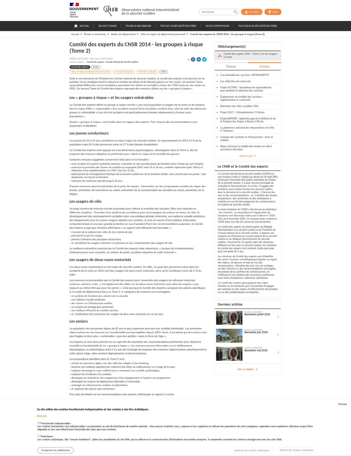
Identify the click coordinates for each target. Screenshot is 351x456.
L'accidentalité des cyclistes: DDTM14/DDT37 (244, 75)
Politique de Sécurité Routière (258, 26)
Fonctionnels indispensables (56, 423)
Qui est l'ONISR (107, 26)
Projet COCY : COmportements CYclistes (242, 112)
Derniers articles (230, 304)
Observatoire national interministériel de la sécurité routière (150, 12)
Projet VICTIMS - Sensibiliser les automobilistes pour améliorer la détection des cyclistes (245, 89)
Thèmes (231, 66)
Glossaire (254, 11)
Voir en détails (245, 369)
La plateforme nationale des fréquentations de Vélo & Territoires (247, 129)
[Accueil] (84, 11)
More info (42, 416)
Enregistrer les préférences (55, 450)
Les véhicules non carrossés (235, 81)
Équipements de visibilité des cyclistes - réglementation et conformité (241, 98)
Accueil (84, 26)
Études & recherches (138, 26)
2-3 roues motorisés (124, 72)
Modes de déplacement (123, 34)
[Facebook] (193, 59)
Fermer (342, 404)
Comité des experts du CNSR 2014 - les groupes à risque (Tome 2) (227, 34)
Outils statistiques (217, 26)
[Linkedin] (199, 59)
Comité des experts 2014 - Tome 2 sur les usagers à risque (250, 55)
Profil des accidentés (147, 72)
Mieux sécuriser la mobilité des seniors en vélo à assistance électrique (246, 148)
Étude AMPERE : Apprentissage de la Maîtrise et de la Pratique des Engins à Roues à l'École (248, 120)
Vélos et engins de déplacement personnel (162, 34)
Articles (265, 66)
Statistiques (47, 436)
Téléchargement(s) (232, 47)
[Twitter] (204, 59)
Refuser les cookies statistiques (297, 450)
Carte (275, 11)
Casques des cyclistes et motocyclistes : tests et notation (246, 138)
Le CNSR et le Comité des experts (243, 167)
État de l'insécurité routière (178, 26)
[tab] (231, 66)
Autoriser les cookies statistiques (251, 450)
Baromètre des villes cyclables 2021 (239, 106)
